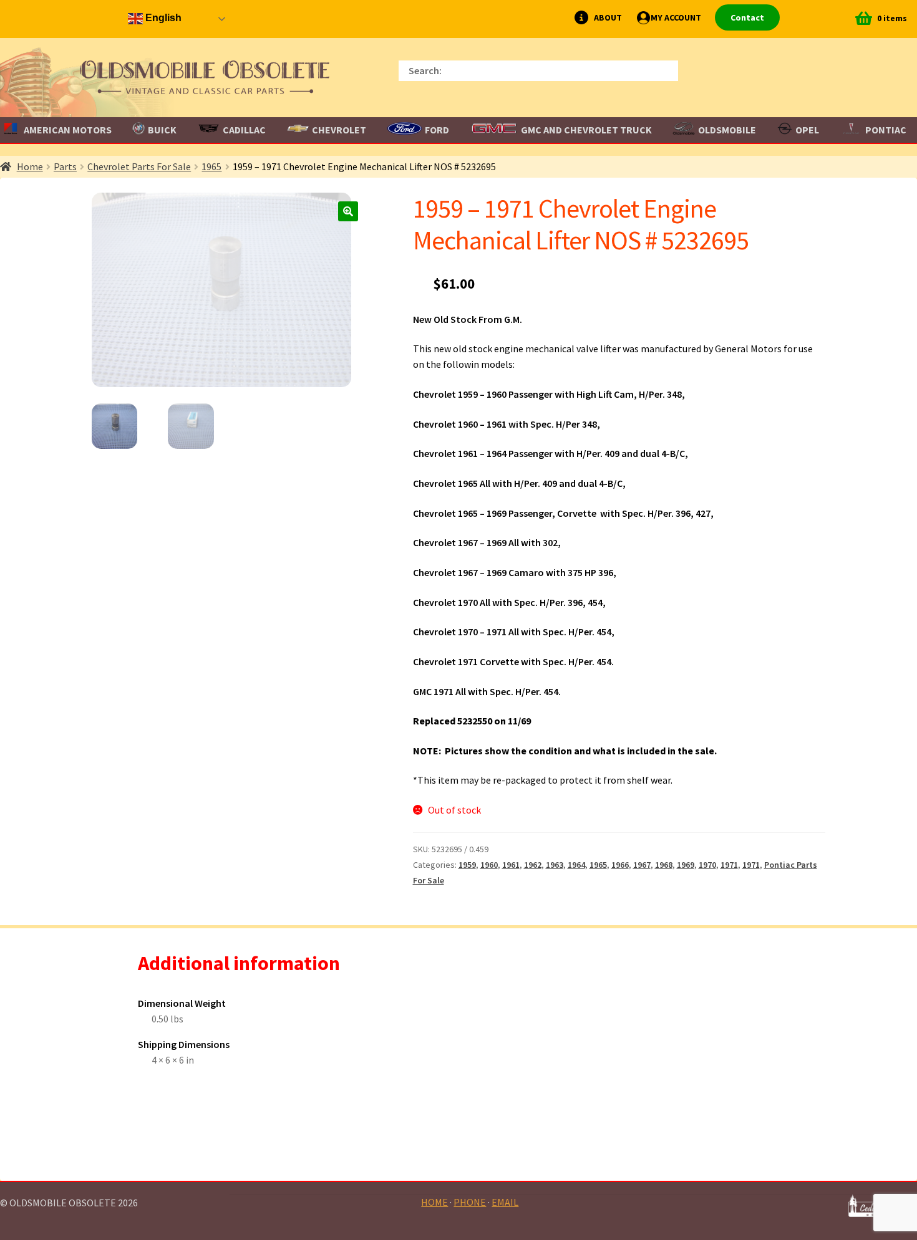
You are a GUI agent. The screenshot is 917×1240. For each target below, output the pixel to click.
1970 (707, 864)
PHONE (470, 1202)
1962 (532, 864)
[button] (348, 211)
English (162, 17)
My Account (676, 17)
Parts (65, 166)
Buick (162, 129)
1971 (729, 864)
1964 (576, 864)
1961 (511, 864)
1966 (620, 864)
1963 (554, 864)
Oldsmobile (727, 129)
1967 (642, 864)
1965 (211, 166)
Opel (807, 129)
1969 (685, 864)
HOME (434, 1202)
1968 (663, 864)
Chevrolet (339, 129)
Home (30, 166)
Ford (437, 129)
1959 (467, 864)
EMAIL (505, 1202)
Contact (747, 17)
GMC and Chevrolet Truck (586, 129)
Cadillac (244, 129)
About (608, 17)
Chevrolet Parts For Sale (139, 166)
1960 (489, 864)
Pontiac (885, 129)
